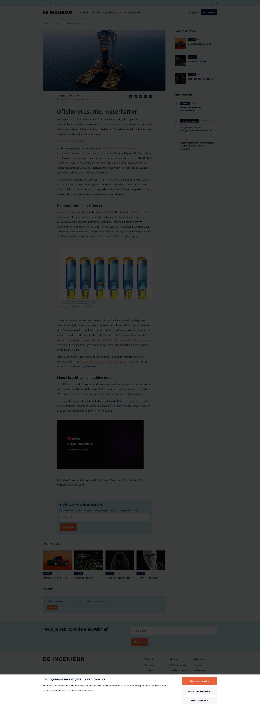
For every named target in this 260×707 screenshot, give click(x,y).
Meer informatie (199, 700)
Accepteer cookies (199, 680)
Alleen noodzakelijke (199, 690)
